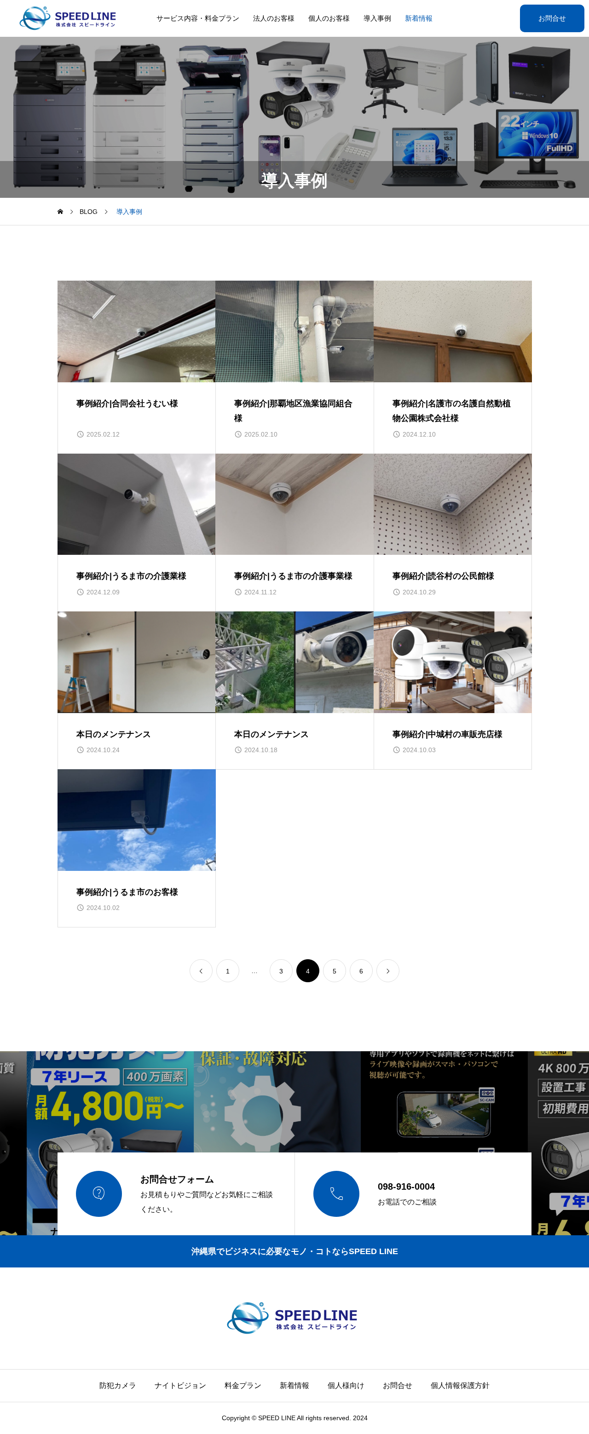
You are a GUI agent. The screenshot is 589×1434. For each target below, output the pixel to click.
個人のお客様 (329, 18)
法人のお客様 (273, 18)
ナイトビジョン (180, 1385)
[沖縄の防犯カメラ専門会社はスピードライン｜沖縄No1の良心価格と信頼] (69, 18)
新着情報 (419, 18)
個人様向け (346, 1385)
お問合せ (552, 18)
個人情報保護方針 (460, 1385)
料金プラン (243, 1385)
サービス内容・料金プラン (197, 18)
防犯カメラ (117, 1385)
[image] (137, 331)
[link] (201, 970)
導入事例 (377, 18)
